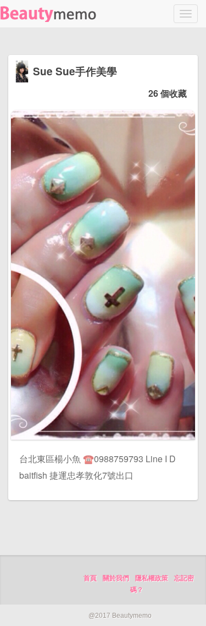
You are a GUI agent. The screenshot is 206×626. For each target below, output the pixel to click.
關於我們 (116, 578)
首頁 (90, 578)
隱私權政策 (151, 578)
